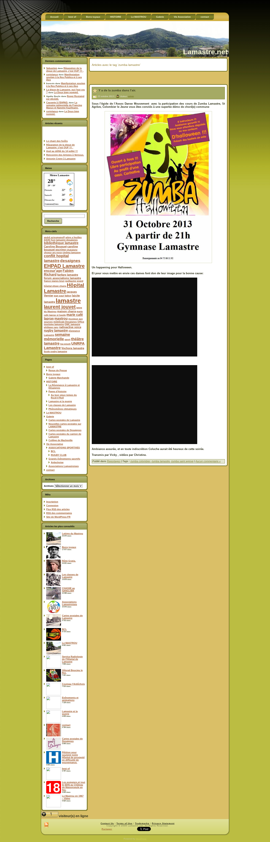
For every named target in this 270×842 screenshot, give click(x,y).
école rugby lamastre (55, 351)
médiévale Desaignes (65, 322)
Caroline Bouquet (55, 246)
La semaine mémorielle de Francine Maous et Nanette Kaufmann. (64, 105)
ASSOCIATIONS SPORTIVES (64, 447)
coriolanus (52, 74)
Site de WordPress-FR (58, 517)
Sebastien (51, 68)
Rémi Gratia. (69, 561)
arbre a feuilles (73, 237)
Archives (49, 486)
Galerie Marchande (59, 377)
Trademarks (142, 823)
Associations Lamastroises (64, 466)
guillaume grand (74, 281)
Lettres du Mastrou (72, 533)
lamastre (68, 300)
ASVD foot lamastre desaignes (61, 240)
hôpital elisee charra (55, 286)
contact (50, 470)
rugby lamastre (56, 330)
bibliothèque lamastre (61, 243)
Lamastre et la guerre (60, 401)
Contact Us (107, 823)
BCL (53, 451)
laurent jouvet (60, 307)
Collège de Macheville (61, 440)
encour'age (53, 271)
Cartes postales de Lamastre (64, 420)
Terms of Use (124, 823)
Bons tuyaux (53, 374)
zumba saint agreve (182, 461)
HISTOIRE (51, 381)
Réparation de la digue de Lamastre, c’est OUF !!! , (65, 69)
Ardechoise (57, 462)
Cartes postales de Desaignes (65, 430)
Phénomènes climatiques (63, 409)
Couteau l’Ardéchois (73, 684)
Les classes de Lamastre (62, 405)
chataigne (71, 250)
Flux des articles (58, 509)
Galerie (50, 416)
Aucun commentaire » (208, 461)
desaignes (70, 260)
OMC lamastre (72, 324)
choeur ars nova (53, 252)
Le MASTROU (53, 412)
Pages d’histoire (57, 391)
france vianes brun (54, 281)
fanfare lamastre (67, 274)
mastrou (61, 318)
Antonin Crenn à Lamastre (61, 158)
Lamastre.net (205, 52)
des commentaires (59, 513)
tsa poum (65, 344)
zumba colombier (140, 461)
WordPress (141, 839)
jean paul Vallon (62, 295)
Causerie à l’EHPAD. (57, 102)
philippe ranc (51, 327)
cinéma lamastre (71, 252)
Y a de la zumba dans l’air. (117, 90)
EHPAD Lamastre (64, 266)
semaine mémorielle (57, 337)
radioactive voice (70, 327)
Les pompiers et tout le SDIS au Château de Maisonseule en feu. (73, 786)
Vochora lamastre (72, 348)
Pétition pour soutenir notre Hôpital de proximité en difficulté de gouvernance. (73, 757)
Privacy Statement (163, 823)
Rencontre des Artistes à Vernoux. (65, 155)
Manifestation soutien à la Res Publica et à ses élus (64, 77)
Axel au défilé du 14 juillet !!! (62, 151)
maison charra (66, 311)
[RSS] (46, 825)
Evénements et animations (70, 698)
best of (50, 367)
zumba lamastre (160, 461)
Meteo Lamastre (59, 175)
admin (131, 96)
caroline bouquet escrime (61, 248)
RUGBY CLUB (58, 455)
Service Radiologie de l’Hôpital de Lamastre (72, 659)
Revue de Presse (58, 370)
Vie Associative (54, 444)
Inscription (52, 501)
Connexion (52, 505)
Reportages (113, 461)
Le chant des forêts (57, 141)
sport (67, 339)
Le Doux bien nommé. (66, 92)
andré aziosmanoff (54, 237)
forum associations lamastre (62, 278)
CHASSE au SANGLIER (68, 589)
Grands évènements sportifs (64, 459)
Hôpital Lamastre (64, 288)
